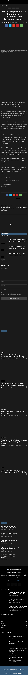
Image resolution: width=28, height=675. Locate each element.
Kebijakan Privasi (16, 667)
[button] (26, 2)
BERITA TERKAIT (5, 233)
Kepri (2, 352)
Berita (10, 8)
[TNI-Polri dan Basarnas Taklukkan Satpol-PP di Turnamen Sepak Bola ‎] (4, 241)
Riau (2, 621)
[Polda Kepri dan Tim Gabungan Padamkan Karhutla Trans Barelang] (14, 343)
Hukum (13, 8)
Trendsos (17, 8)
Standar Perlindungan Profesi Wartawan (19, 670)
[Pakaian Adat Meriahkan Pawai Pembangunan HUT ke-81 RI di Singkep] (14, 458)
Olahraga (3, 243)
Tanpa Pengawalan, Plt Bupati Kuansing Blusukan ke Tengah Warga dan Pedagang (14, 442)
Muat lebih (13, 661)
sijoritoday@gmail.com (17, 580)
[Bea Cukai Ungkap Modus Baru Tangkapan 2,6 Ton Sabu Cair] (4, 255)
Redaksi (2, 670)
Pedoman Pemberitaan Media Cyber (10, 669)
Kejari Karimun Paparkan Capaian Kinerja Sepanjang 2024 (21, 207)
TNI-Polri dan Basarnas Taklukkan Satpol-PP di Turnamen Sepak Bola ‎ (18, 241)
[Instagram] (12, 584)
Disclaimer (7, 670)
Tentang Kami (9, 667)
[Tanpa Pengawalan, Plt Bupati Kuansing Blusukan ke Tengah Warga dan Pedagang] (14, 428)
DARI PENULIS (5, 235)
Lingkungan (3, 437)
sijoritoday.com (7, 22)
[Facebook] (8, 584)
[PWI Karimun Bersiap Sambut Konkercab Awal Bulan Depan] (4, 248)
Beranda (2, 5)
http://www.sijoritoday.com (14, 226)
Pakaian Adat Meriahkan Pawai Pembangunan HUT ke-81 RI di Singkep (14, 471)
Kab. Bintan (3, 409)
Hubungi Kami (21, 669)
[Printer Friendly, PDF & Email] (5, 190)
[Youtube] (19, 584)
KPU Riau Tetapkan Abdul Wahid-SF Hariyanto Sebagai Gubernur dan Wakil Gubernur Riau (7, 208)
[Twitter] (16, 584)
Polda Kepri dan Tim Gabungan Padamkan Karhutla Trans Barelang (12, 356)
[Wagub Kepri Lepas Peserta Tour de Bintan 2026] (14, 400)
